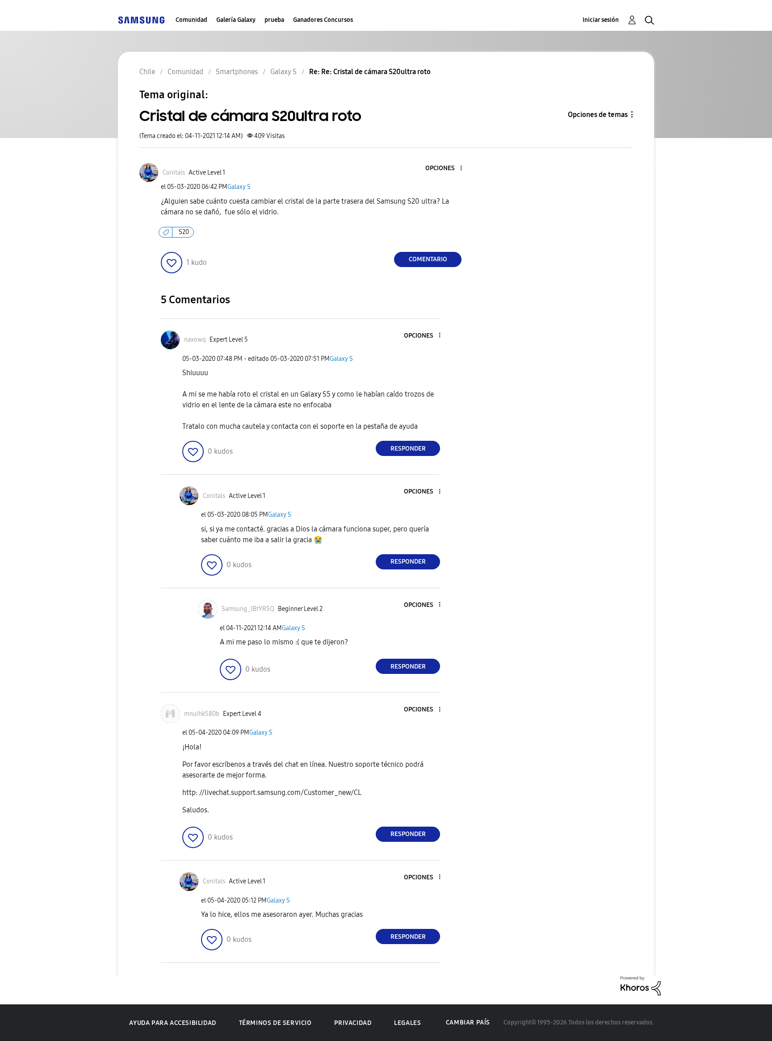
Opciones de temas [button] (598, 114)
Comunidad (191, 20)
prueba (274, 20)
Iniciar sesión (601, 20)
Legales (407, 1023)
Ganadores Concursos (323, 20)
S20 (184, 232)
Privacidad (352, 1023)
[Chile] (141, 20)
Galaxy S (239, 187)
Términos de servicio (275, 1023)
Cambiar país (468, 1022)
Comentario (428, 259)
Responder (408, 448)
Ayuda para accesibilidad (172, 1023)
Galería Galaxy (236, 20)
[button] (446, 168)
